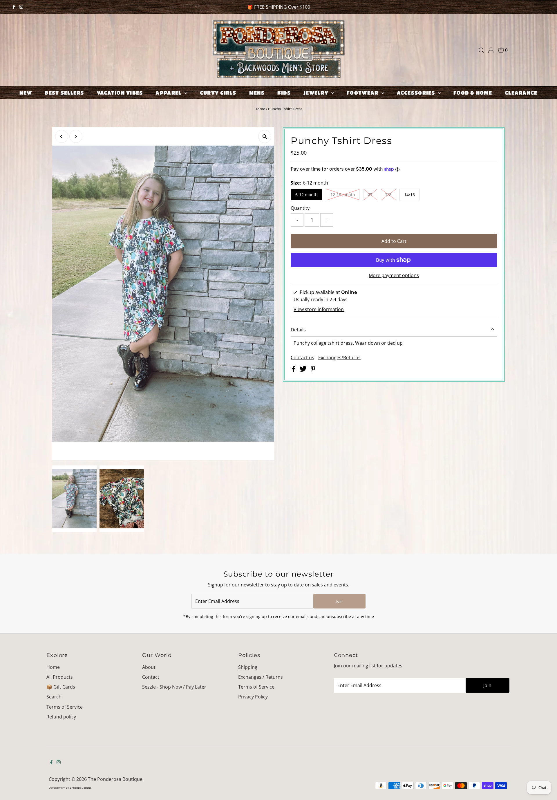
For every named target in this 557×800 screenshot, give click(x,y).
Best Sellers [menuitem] (64, 92)
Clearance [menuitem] (521, 92)
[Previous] (61, 136)
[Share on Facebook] (294, 370)
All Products (59, 677)
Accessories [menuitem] (417, 92)
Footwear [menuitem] (363, 92)
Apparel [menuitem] (169, 92)
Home (259, 108)
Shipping (247, 667)
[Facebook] (14, 7)
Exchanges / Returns (260, 677)
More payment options (394, 275)
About (148, 667)
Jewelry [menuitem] (316, 92)
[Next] (75, 136)
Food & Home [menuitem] (472, 92)
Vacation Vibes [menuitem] (120, 92)
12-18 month (342, 194)
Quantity (300, 208)
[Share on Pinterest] (313, 370)
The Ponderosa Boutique (115, 779)
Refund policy (61, 717)
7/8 (388, 194)
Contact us (302, 357)
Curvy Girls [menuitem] (218, 92)
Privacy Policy (253, 697)
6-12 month (306, 194)
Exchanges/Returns (339, 357)
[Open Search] (481, 50)
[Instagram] (21, 7)
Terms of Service (64, 707)
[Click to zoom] (264, 136)
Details (298, 329)
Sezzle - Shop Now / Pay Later (174, 687)
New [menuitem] (25, 92)
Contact (150, 677)
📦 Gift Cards (60, 687)
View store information (319, 309)
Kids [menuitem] (284, 92)
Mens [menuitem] (257, 92)
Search (54, 697)
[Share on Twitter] (303, 370)
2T (370, 194)
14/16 (409, 194)
